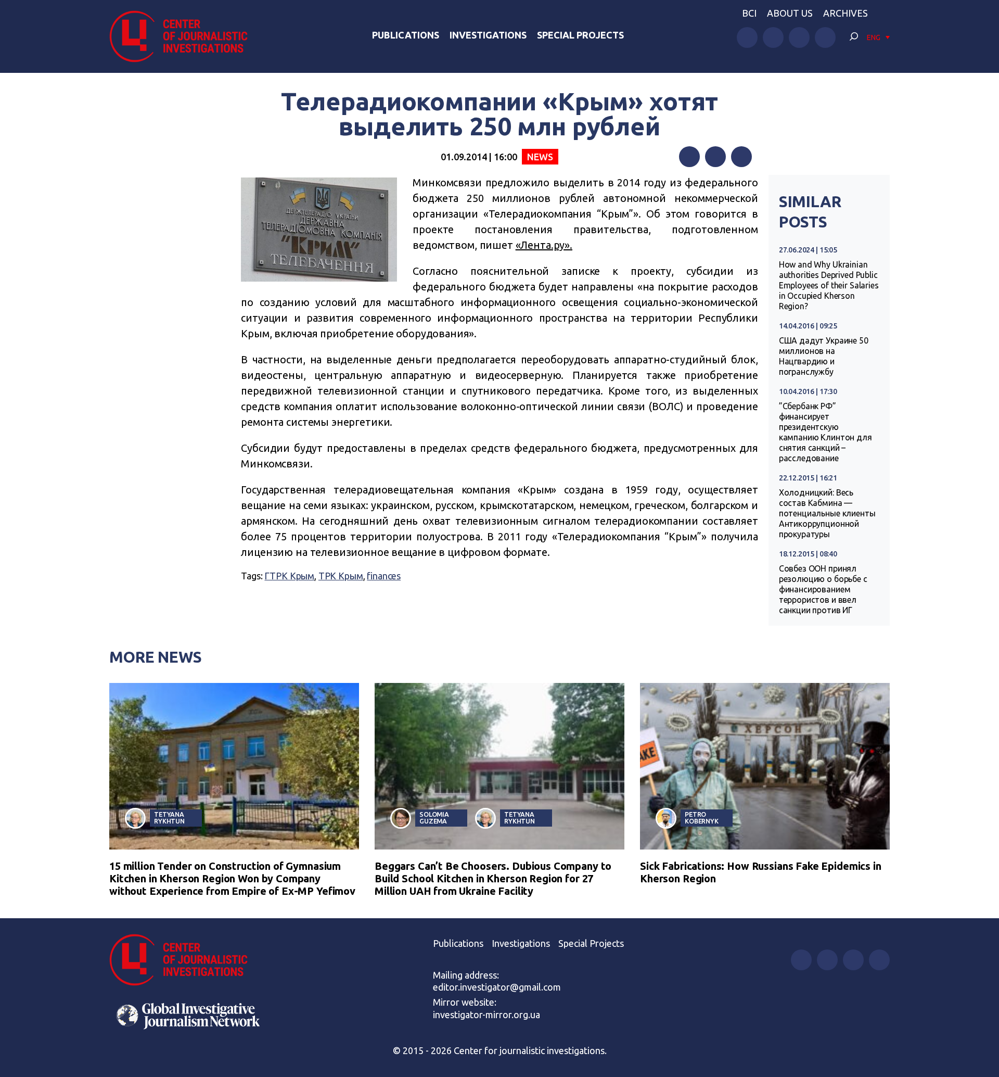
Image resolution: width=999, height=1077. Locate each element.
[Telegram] (741, 156)
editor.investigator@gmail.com (497, 987)
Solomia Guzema (434, 817)
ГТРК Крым (289, 576)
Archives (845, 13)
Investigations (488, 35)
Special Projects (580, 35)
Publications (405, 35)
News (540, 156)
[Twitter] (715, 156)
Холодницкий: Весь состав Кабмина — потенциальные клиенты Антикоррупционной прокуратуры (827, 513)
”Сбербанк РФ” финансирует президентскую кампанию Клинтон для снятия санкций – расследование (825, 432)
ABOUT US (790, 13)
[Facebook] (689, 156)
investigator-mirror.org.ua (486, 1014)
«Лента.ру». (544, 245)
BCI (749, 13)
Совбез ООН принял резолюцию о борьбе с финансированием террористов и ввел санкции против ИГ (823, 589)
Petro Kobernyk (702, 817)
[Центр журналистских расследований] (184, 36)
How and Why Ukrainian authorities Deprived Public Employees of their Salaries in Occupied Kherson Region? (829, 285)
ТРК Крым (340, 576)
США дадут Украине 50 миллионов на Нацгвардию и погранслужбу (823, 356)
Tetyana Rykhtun (169, 817)
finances (384, 576)
